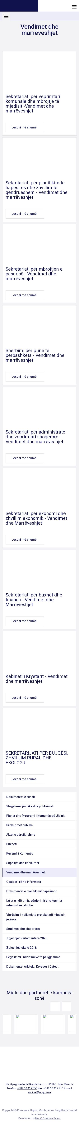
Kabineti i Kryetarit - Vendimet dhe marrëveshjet (36, 679)
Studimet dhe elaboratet (23, 929)
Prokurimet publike (19, 825)
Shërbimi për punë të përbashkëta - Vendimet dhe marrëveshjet (35, 355)
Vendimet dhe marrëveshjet (25, 872)
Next (66, 1006)
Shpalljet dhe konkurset (22, 863)
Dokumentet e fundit (20, 797)
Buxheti (11, 844)
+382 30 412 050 (27, 1088)
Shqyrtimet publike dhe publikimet (29, 806)
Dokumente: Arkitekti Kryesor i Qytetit (32, 966)
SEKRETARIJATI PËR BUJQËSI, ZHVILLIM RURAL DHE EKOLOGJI (37, 757)
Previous (55, 1006)
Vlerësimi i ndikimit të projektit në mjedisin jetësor (35, 917)
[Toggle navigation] (74, 6)
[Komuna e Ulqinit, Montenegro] (19, 6)
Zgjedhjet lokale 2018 (21, 948)
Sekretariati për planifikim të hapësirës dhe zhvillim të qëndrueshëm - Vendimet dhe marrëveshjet (36, 190)
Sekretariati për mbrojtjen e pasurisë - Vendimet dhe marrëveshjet (34, 273)
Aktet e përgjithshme (20, 834)
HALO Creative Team (48, 1118)
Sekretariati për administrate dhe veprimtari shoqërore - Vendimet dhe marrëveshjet (35, 436)
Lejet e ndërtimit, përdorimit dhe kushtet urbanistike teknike (34, 903)
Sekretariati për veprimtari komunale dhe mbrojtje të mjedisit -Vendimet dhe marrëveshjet (33, 104)
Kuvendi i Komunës (19, 853)
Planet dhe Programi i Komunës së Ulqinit (35, 816)
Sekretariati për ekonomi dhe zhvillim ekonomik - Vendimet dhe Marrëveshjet (36, 518)
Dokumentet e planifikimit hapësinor (31, 891)
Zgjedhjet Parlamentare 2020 (26, 938)
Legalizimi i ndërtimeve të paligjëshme (33, 957)
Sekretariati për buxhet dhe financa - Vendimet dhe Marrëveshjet (34, 599)
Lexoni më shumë (24, 127)
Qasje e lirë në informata (23, 882)
